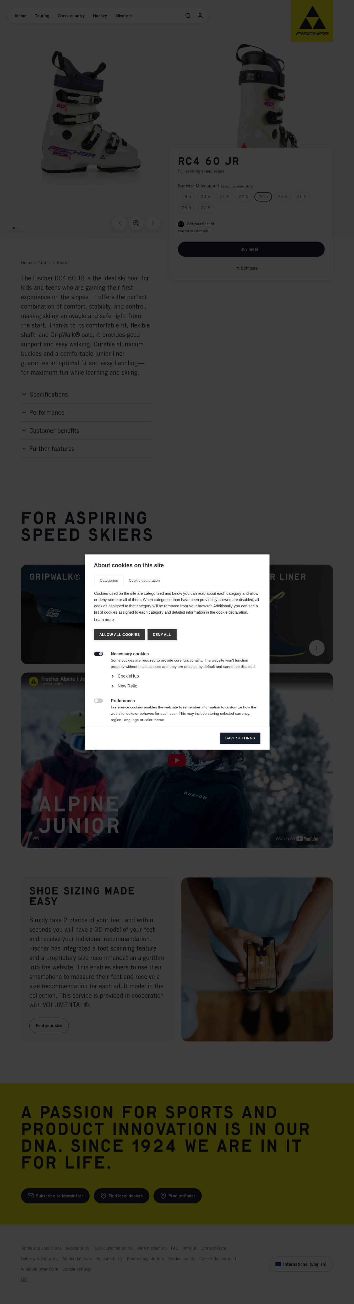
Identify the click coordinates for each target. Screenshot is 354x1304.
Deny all (162, 635)
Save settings (240, 738)
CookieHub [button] (128, 676)
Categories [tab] (109, 580)
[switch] (95, 653)
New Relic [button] (127, 686)
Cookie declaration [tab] (144, 580)
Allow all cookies (119, 635)
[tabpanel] (177, 691)
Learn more (103, 619)
